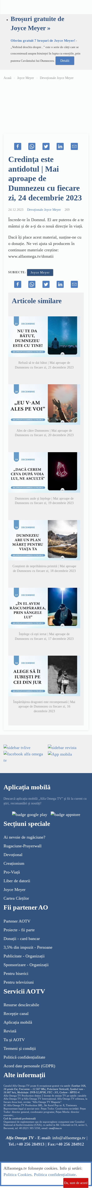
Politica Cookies (18, 1174)
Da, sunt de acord (76, 1183)
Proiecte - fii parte (19, 929)
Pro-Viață (12, 872)
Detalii (64, 60)
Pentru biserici (16, 973)
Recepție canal (16, 1013)
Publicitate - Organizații (24, 956)
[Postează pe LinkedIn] (60, 146)
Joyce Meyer (25, 78)
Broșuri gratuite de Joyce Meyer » (37, 23)
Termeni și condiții (20, 1048)
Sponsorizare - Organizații (26, 964)
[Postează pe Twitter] (46, 146)
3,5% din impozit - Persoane (28, 947)
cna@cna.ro (55, 1128)
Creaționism (14, 863)
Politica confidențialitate (55, 1174)
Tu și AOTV (14, 1039)
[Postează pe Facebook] (17, 146)
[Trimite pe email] (74, 146)
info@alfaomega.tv (68, 1137)
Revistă (10, 1031)
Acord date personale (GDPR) (29, 1066)
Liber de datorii (17, 880)
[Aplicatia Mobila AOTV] (65, 814)
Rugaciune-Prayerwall (23, 846)
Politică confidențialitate (24, 1057)
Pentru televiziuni (19, 982)
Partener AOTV (17, 921)
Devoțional (13, 854)
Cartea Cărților (16, 898)
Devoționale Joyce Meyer (57, 78)
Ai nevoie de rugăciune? (24, 837)
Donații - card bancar (22, 938)
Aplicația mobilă (18, 1022)
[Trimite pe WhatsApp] (31, 146)
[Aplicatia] (29, 814)
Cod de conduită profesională (20, 1118)
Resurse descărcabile (21, 1004)
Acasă (7, 78)
